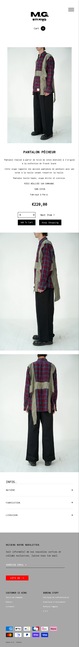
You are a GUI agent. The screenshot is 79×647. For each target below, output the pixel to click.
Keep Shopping (50, 222)
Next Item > (47, 215)
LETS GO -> (17, 578)
